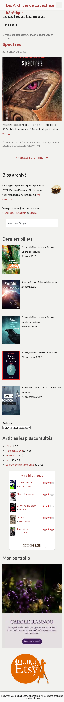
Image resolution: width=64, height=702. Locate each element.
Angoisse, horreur (15, 35)
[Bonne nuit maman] (13, 507)
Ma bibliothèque (32, 475)
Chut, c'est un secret (27, 493)
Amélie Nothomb (25, 533)
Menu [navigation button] (59, 4)
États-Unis (27, 142)
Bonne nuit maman (26, 505)
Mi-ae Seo (22, 498)
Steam (33, 212)
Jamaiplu (10, 455)
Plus (6, 134)
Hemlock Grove (14, 450)
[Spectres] (32, 88)
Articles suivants (29, 157)
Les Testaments (25, 482)
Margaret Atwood (25, 486)
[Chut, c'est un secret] (13, 495)
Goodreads (8, 212)
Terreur (54, 142)
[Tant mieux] (13, 530)
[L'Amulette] (13, 519)
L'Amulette (22, 517)
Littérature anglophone (27, 146)
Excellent (7, 146)
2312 (8, 445)
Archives (7, 422)
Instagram (20, 212)
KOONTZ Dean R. (41, 142)
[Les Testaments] (13, 484)
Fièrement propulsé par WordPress (43, 697)
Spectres (11, 44)
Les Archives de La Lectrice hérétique (20, 695)
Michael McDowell (25, 521)
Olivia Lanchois (17, 52)
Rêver (9, 459)
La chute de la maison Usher (20, 464)
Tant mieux (22, 528)
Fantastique (34, 35)
